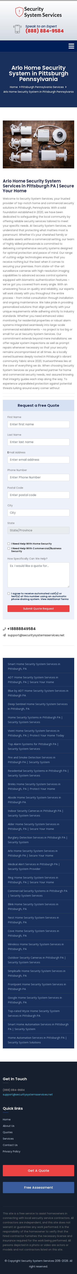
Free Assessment (38, 1187)
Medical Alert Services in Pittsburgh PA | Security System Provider (34, 866)
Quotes (8, 1132)
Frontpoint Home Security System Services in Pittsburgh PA (37, 986)
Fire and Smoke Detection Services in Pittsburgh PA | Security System (31, 759)
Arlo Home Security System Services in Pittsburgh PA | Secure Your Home (33, 853)
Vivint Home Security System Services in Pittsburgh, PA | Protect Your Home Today (36, 733)
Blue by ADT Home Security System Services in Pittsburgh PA (38, 693)
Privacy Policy (11, 1151)
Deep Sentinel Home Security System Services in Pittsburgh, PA (38, 706)
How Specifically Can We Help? (27, 558)
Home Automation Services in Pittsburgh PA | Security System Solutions (37, 1040)
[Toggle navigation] (71, 46)
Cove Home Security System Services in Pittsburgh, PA (33, 933)
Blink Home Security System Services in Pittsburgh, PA (33, 906)
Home (14, 87)
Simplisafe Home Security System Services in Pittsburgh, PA (36, 973)
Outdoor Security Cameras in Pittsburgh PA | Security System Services (37, 960)
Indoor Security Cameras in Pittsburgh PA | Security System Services (36, 813)
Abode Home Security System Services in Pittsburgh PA (34, 799)
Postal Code (15, 488)
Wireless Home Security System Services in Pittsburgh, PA (36, 946)
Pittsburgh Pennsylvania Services (42, 87)
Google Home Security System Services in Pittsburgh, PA (35, 1000)
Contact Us (10, 1145)
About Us (8, 1126)
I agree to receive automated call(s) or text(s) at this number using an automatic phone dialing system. (40, 596)
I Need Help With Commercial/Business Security (36, 550)
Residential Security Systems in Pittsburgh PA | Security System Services (38, 773)
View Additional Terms (55, 599)
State (11, 523)
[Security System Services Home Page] (38, 12)
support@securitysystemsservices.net (36, 635)
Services (8, 1139)
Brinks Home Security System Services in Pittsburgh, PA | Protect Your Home (34, 786)
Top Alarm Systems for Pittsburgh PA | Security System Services (33, 746)
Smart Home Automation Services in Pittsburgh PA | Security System (38, 1026)
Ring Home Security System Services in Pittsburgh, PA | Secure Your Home (33, 880)
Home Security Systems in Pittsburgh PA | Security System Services (35, 719)
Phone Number (17, 470)
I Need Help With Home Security (31, 543)
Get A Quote (38, 1170)
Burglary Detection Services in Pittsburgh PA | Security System (38, 839)
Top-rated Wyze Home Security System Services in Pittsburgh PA (34, 1013)
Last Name (14, 435)
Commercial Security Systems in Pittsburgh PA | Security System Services (37, 893)
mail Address (16, 452)
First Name (14, 417)
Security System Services (37, 1261)
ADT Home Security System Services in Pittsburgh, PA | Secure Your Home (33, 679)
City (10, 505)
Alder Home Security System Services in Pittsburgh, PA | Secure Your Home (33, 826)
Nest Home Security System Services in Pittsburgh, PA (33, 920)
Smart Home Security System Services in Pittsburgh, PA (34, 666)
